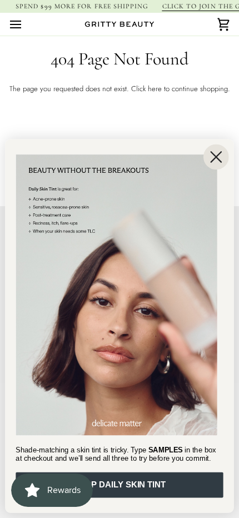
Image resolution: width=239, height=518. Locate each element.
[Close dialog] (216, 157)
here (155, 88)
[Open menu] (25, 24)
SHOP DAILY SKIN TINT (119, 484)
